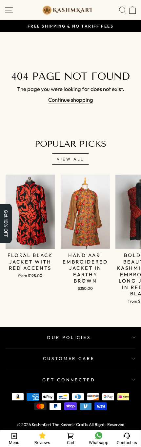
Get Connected (68, 379)
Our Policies (69, 337)
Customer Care (69, 358)
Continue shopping (70, 99)
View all (70, 159)
